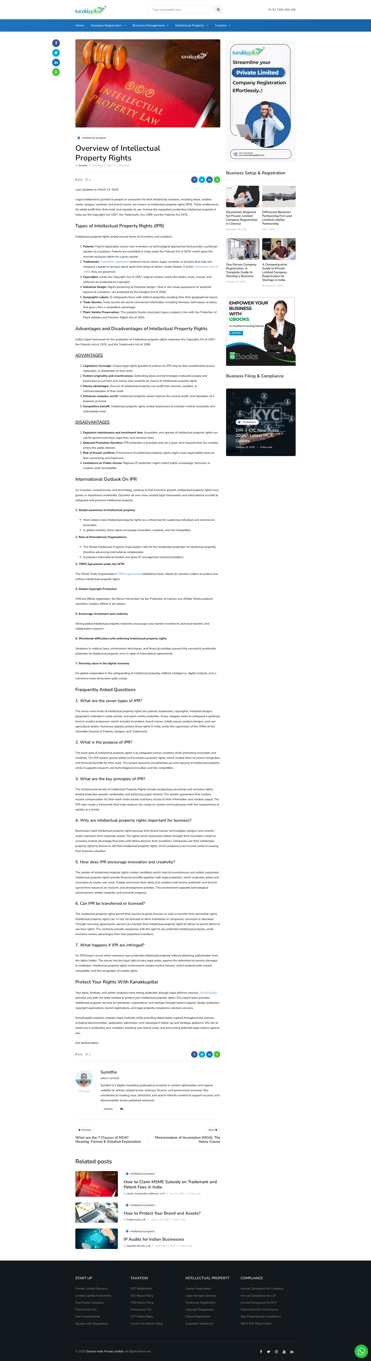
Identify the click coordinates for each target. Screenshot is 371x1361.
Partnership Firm (86, 1309)
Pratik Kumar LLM (136, 1219)
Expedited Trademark (199, 1324)
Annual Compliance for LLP (258, 1296)
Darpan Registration (198, 1288)
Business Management (148, 25)
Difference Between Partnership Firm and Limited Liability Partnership (277, 218)
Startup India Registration (91, 1324)
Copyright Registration (200, 1309)
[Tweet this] (202, 179)
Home (79, 25)
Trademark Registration (201, 1303)
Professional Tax (141, 1309)
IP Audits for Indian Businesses (154, 1239)
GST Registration (141, 1288)
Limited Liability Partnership (93, 1296)
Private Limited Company (91, 1288)
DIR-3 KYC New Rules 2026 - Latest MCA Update (257, 435)
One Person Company (89, 1303)
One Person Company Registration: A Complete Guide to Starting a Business (241, 270)
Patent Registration (198, 1316)
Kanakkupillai (208, 993)
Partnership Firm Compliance (259, 1309)
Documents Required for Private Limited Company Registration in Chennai (242, 218)
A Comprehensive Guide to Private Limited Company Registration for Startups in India (274, 272)
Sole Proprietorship (87, 1316)
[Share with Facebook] (194, 179)
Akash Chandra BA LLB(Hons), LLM (145, 1193)
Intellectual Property (189, 25)
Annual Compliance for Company (262, 1288)
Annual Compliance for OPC (259, 1303)
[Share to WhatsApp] (217, 179)
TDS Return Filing (141, 1303)
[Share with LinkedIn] (209, 179)
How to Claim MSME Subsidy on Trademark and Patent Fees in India (170, 1184)
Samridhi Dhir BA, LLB (138, 1245)
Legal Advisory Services (201, 1296)
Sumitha (83, 165)
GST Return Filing (141, 1296)
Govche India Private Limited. (105, 1351)
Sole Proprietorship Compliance (261, 1316)
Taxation (221, 25)
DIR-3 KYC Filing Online (256, 1324)
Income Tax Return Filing (146, 1324)
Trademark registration (114, 262)
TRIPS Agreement (129, 574)
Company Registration (106, 25)
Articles (108, 1109)
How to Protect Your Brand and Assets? (162, 1213)
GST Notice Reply (141, 1316)
